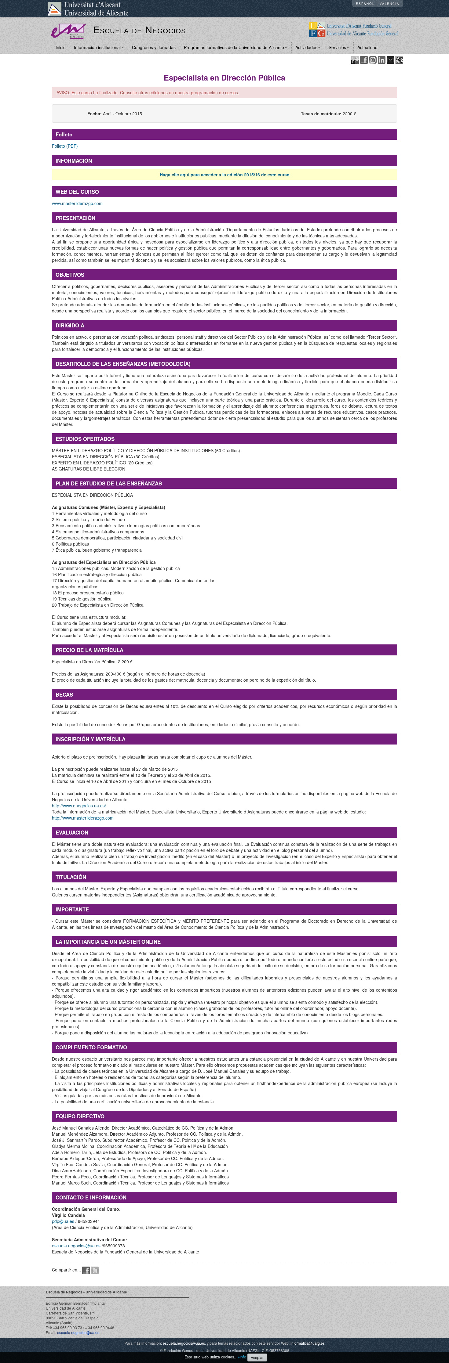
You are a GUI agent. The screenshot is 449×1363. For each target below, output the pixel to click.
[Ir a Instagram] (373, 59)
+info (242, 1357)
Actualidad (367, 47)
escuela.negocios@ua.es (76, 1245)
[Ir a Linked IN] (381, 59)
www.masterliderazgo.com (77, 203)
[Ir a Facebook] (364, 59)
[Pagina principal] (68, 30)
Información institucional (97, 47)
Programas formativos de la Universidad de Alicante (234, 47)
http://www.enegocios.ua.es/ (79, 805)
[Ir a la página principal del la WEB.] (354, 29)
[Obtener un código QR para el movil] (399, 59)
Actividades (306, 47)
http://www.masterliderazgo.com (83, 818)
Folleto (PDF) (65, 146)
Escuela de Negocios (139, 29)
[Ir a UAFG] (355, 59)
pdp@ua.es (63, 1221)
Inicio (61, 47)
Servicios (337, 47)
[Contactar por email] (390, 59)
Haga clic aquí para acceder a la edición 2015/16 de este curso (225, 174)
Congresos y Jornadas (154, 47)
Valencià (390, 4)
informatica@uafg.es (307, 1343)
